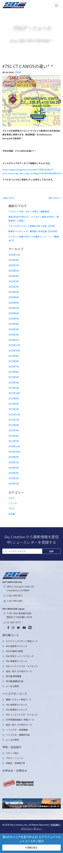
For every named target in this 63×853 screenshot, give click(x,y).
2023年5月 (13, 377)
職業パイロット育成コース (18, 699)
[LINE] (29, 627)
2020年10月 (14, 451)
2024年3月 (13, 329)
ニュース (12, 503)
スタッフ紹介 (12, 753)
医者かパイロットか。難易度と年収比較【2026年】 (33, 231)
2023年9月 (13, 355)
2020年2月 (13, 478)
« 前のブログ (8, 197)
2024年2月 (13, 334)
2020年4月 (13, 472)
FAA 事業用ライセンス (16, 661)
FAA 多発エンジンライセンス (20, 656)
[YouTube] (24, 627)
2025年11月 (14, 254)
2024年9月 (13, 297)
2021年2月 (13, 435)
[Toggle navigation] (56, 5)
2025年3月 (13, 281)
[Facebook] (8, 627)
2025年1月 (13, 291)
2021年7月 (13, 419)
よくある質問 (12, 686)
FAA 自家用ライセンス (16, 646)
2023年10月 (14, 350)
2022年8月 (13, 398)
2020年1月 (13, 483)
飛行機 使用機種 (13, 676)
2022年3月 (13, 409)
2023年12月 (14, 345)
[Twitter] (18, 627)
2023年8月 (13, 361)
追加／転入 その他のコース (19, 671)
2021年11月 (14, 414)
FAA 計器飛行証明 (14, 651)
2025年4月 (13, 276)
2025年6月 (13, 270)
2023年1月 (13, 387)
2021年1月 (13, 441)
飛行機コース (10, 635)
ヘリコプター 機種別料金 (18, 734)
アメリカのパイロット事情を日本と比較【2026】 (32, 225)
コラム (11, 497)
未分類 (11, 513)
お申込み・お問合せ (14, 770)
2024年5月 (13, 318)
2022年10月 (14, 393)
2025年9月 (13, 259)
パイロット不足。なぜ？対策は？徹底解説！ (29, 211)
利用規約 (55, 824)
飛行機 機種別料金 (14, 681)
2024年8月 (13, 302)
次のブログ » (54, 197)
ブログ (22, 40)
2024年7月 (13, 307)
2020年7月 (13, 462)
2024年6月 (13, 313)
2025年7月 (13, 265)
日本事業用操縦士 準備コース (20, 719)
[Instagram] (13, 627)
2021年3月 (13, 430)
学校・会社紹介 (12, 747)
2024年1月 (13, 339)
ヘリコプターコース (14, 694)
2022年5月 (13, 403)
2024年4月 (13, 323)
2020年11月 (14, 446)
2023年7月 (13, 366)
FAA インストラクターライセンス (22, 666)
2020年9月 (13, 456)
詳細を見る (31, 847)
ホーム (13, 40)
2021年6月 (13, 425)
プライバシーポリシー (31, 828)
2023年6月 (13, 371)
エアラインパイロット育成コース (22, 641)
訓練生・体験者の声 (15, 763)
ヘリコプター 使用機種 (17, 729)
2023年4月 (13, 382)
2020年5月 (13, 467)
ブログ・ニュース (14, 758)
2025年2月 (13, 286)
